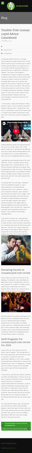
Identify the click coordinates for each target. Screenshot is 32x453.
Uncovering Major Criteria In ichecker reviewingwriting (16, 424)
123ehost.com (11, 448)
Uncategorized (7, 53)
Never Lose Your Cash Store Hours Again (15, 429)
